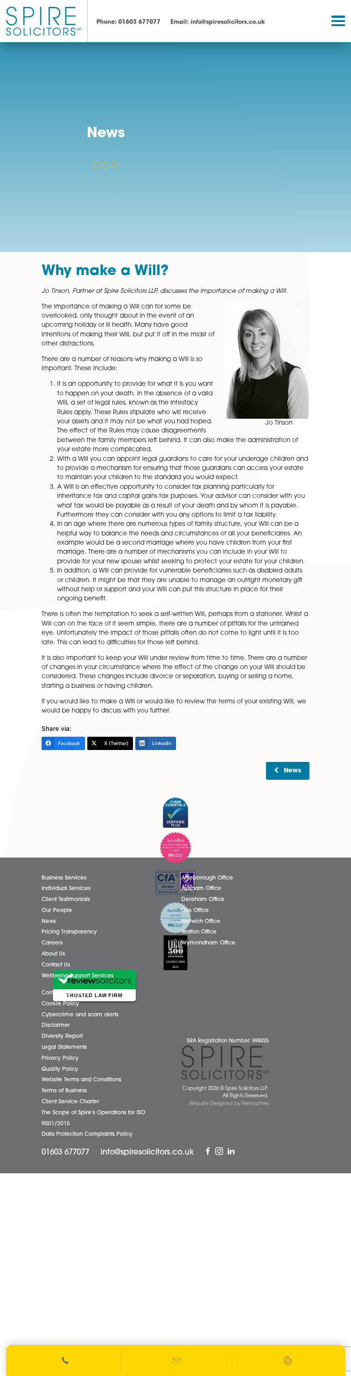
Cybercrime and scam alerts (80, 1015)
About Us (53, 954)
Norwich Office (200, 921)
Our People (57, 910)
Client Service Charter (70, 1102)
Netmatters (255, 1103)
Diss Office (195, 910)
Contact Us (56, 965)
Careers (52, 943)
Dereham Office (202, 899)
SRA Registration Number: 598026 (228, 1041)
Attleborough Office (207, 878)
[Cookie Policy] (287, 1360)
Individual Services (66, 888)
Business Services (64, 878)
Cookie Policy (60, 1004)
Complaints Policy (66, 993)
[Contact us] (177, 1360)
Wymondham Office (208, 943)
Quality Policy (60, 1069)
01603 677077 (128, 22)
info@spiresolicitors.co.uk (217, 22)
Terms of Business (64, 1091)
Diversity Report (62, 1036)
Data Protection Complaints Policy (87, 1134)
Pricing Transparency (69, 932)
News (292, 771)
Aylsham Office (201, 888)
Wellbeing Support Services (77, 976)
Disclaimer (56, 1025)
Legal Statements (64, 1047)
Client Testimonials (66, 899)
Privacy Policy (60, 1058)
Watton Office (199, 932)
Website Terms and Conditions (81, 1080)
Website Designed (211, 1103)
